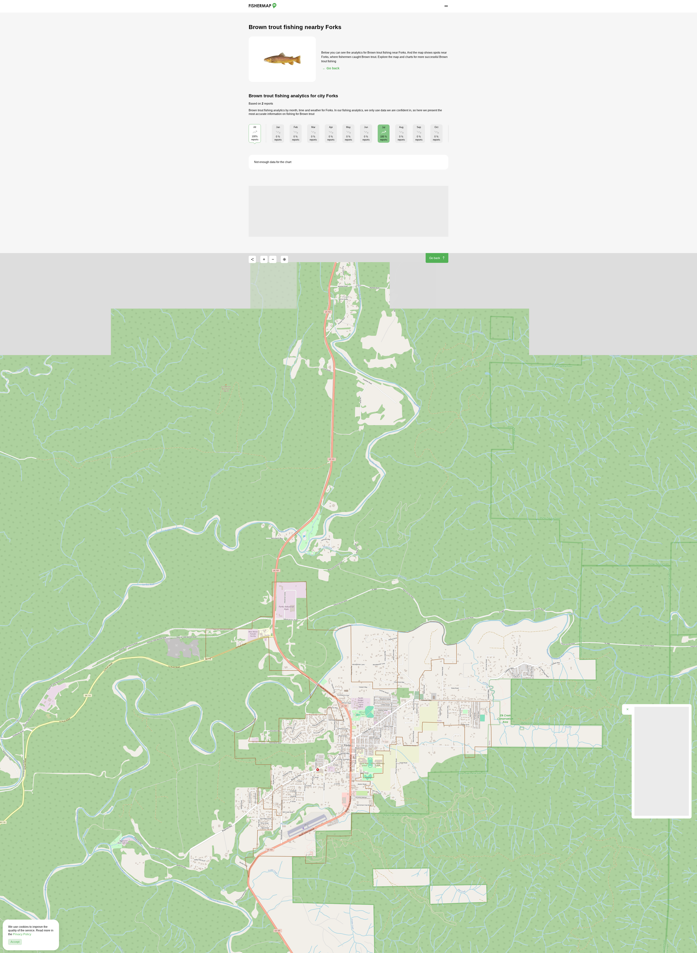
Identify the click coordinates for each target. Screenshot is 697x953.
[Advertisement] (348, 211)
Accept (15, 941)
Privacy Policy (22, 934)
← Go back (330, 68)
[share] (252, 259)
